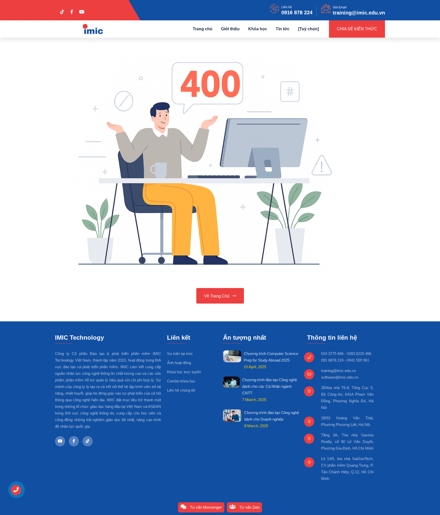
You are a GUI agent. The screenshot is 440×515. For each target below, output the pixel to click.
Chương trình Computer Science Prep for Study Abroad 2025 (271, 356)
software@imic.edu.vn (339, 377)
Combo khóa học (181, 381)
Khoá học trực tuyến (184, 372)
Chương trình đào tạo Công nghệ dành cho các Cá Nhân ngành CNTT (269, 386)
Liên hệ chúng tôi (181, 390)
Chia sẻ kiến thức (357, 29)
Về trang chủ (216, 296)
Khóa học (257, 29)
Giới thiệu (230, 29)
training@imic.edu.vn (359, 13)
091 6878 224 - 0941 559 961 (345, 360)
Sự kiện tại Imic (180, 353)
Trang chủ (202, 29)
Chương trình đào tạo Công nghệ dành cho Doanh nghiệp (271, 415)
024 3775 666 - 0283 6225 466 (346, 353)
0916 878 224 (296, 12)
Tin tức (283, 29)
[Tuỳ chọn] (308, 29)
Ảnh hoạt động (179, 363)
